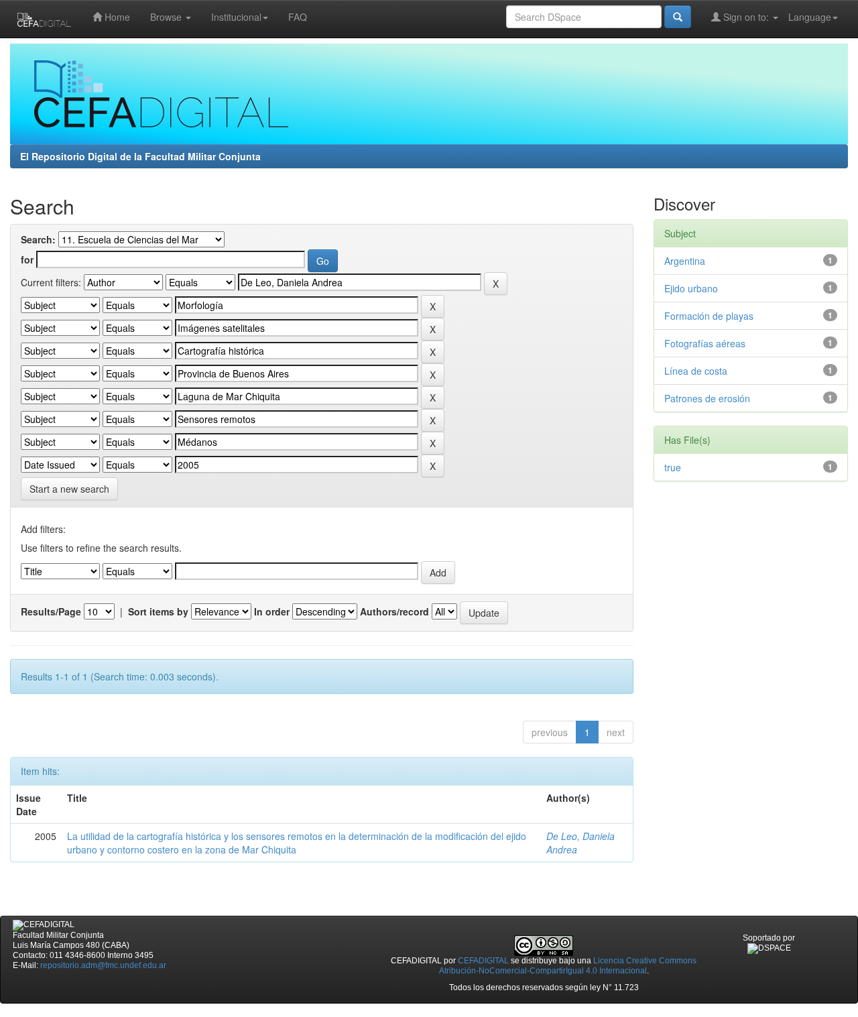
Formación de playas (708, 315)
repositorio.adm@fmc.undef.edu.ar (103, 965)
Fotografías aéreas (704, 343)
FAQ (297, 16)
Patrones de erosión (707, 398)
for (27, 259)
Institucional (236, 16)
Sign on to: (746, 16)
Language (809, 16)
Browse (167, 16)
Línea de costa (695, 370)
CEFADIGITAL (483, 960)
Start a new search (69, 488)
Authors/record (394, 611)
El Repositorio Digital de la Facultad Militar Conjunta (140, 156)
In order (272, 611)
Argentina (684, 260)
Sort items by (158, 611)
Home (116, 16)
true (672, 467)
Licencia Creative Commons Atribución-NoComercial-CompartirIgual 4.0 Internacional (568, 965)
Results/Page (51, 611)
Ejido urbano (691, 288)
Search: (38, 239)
